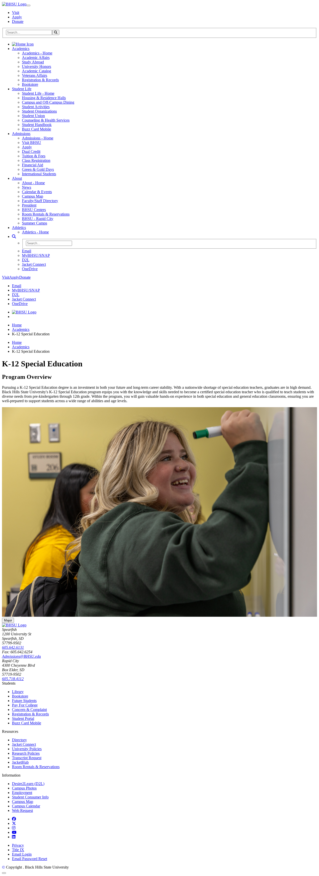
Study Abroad (33, 62)
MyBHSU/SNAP (36, 255)
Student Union (33, 116)
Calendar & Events (37, 192)
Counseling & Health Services (46, 120)
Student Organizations (39, 111)
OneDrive (30, 269)
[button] (14, 236)
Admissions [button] (21, 133)
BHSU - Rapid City (37, 219)
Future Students (24, 701)
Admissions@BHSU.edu (21, 656)
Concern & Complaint (29, 709)
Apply (17, 17)
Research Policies (26, 753)
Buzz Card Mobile (36, 129)
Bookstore (30, 84)
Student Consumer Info (30, 797)
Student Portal (23, 718)
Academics (20, 329)
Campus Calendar (26, 806)
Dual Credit (31, 151)
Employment (22, 792)
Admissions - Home (37, 138)
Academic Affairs (36, 57)
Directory (19, 740)
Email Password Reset (29, 859)
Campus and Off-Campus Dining (48, 102)
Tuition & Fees (33, 156)
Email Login (22, 854)
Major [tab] (8, 620)
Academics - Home (37, 53)
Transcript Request (26, 758)
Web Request (22, 810)
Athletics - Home (35, 232)
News (26, 187)
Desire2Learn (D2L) (28, 784)
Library (18, 692)
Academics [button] (20, 48)
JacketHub (20, 762)
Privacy (18, 845)
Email (26, 251)
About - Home (33, 183)
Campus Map (32, 196)
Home (17, 325)
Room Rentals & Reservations (46, 214)
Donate (17, 21)
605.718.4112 (13, 679)
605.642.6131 (13, 647)
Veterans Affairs (34, 75)
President (29, 205)
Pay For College (25, 705)
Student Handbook (37, 125)
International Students (39, 174)
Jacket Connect (34, 264)
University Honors (36, 66)
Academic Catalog (36, 71)
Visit (15, 12)
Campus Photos (24, 788)
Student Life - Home (38, 93)
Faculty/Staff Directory (40, 201)
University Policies (27, 749)
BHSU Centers (34, 210)
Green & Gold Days (38, 169)
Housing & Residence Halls (44, 98)
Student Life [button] (21, 89)
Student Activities (36, 107)
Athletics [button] (19, 227)
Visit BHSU (31, 142)
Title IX (18, 850)
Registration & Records (40, 80)
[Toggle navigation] (28, 5)
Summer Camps (34, 223)
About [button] (17, 178)
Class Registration (36, 160)
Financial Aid (32, 165)
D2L (25, 260)
